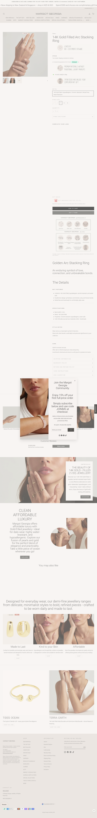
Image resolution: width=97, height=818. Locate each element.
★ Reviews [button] (95, 409)
